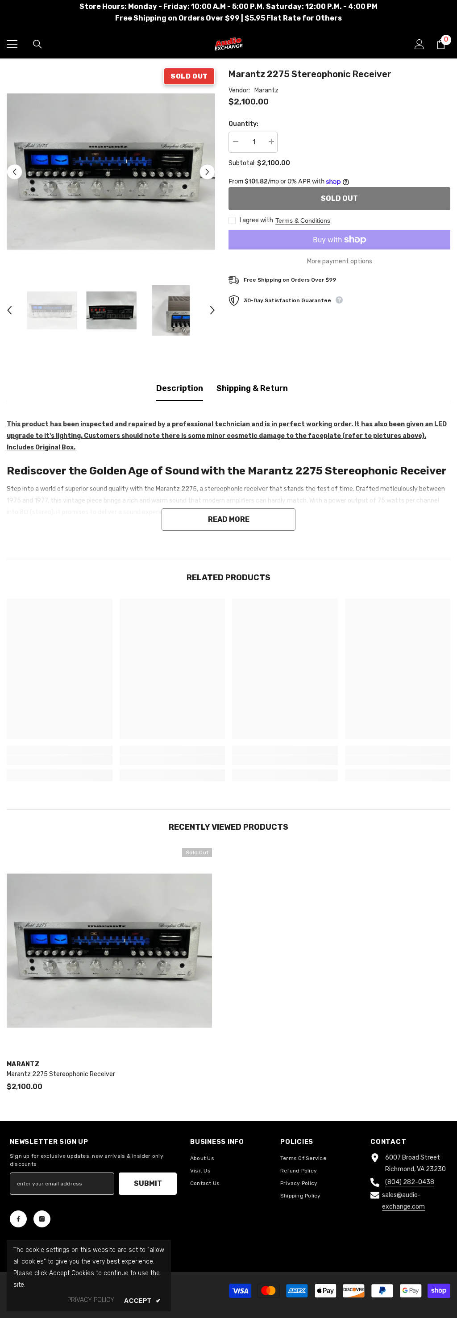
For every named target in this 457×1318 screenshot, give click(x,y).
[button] (14, 171)
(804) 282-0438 (409, 1182)
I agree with (256, 220)
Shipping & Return (252, 388)
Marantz (266, 90)
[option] (111, 171)
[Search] (37, 44)
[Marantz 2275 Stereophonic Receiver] (109, 950)
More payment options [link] (339, 261)
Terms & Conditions (302, 220)
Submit (148, 1183)
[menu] (12, 44)
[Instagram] (41, 1218)
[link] (59, 760)
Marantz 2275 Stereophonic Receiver (61, 1074)
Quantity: (243, 124)
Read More (228, 519)
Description (179, 388)
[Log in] (419, 44)
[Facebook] (18, 1218)
